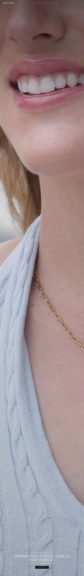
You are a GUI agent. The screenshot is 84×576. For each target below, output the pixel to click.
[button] (56, 3)
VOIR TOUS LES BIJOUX (42, 567)
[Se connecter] (77, 3)
